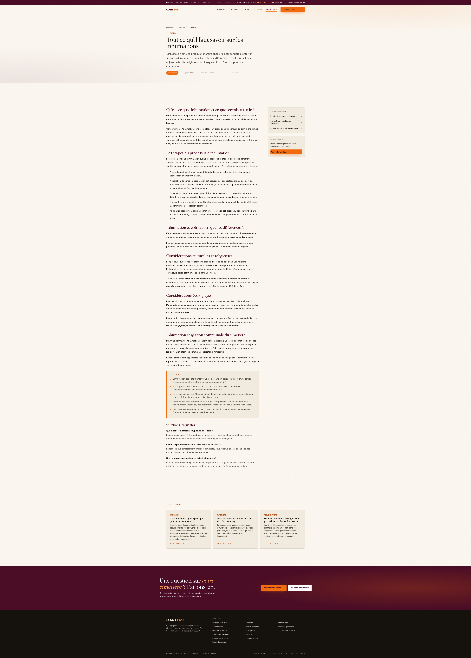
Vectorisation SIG (219, 627)
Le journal (180, 27)
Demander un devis (292, 9)
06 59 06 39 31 (277, 2)
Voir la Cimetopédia (300, 588)
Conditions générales (285, 627)
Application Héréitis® (220, 634)
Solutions (235, 9)
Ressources (271, 9)
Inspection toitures (219, 642)
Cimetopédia (250, 630)
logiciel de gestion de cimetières (286, 116)
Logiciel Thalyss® (219, 630)
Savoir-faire (222, 9)
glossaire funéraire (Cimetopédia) (286, 128)
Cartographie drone (220, 623)
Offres (246, 9)
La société (257, 9)
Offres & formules (252, 627)
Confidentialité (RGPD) (286, 630)
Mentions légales (283, 623)
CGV (287, 653)
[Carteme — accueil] (172, 9)
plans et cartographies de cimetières (286, 122)
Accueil (169, 27)
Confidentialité (298, 653)
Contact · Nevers (251, 638)
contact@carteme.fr (296, 2)
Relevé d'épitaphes (220, 638)
